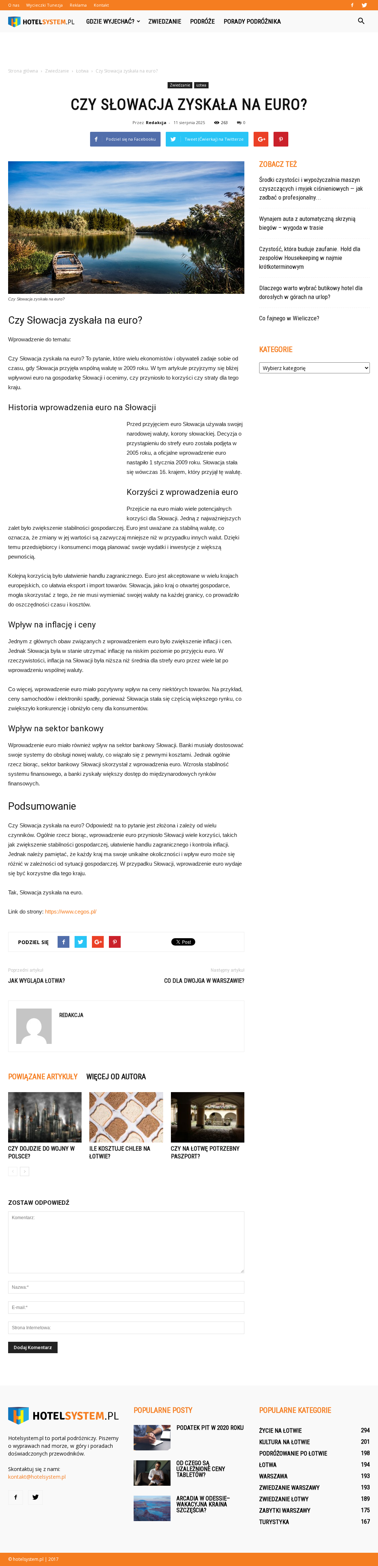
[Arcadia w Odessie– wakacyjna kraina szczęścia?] (152, 1508)
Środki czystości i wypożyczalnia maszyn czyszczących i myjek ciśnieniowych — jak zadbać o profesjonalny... (311, 188)
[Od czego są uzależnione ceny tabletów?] (152, 1473)
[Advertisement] (189, 52)
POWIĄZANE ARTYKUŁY (43, 1076)
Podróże (202, 21)
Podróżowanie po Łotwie (293, 1453)
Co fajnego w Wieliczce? (289, 318)
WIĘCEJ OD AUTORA (116, 1076)
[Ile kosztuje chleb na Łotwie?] (126, 1117)
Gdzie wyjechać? (110, 21)
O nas (13, 5)
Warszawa (273, 1476)
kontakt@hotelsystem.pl (37, 1476)
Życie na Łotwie (280, 1430)
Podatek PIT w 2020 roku (210, 1427)
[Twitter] (364, 5)
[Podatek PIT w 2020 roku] (152, 1437)
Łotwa (201, 85)
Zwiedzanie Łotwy (284, 1499)
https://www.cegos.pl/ (70, 911)
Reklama (78, 5)
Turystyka (274, 1522)
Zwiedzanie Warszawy (289, 1487)
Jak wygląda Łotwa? (36, 980)
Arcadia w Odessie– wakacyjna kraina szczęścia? (203, 1504)
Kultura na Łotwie (284, 1442)
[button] (361, 21)
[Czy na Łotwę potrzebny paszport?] (207, 1117)
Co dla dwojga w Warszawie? (204, 980)
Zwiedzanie (164, 21)
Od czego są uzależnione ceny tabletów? (200, 1469)
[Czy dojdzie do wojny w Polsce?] (45, 1117)
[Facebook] (352, 5)
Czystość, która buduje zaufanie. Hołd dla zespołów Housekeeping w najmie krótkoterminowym (309, 257)
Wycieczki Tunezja (44, 5)
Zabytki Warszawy (284, 1510)
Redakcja (156, 122)
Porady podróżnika (252, 21)
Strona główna (23, 71)
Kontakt (101, 5)
